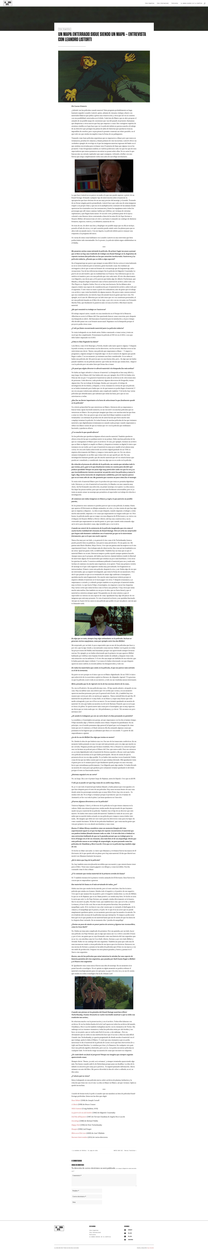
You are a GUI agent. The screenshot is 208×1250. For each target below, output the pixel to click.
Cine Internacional (163, 3)
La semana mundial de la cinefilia (191, 3)
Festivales (174, 3)
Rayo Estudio (150, 1248)
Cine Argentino (149, 3)
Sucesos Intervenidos (79, 1137)
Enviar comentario (128, 1207)
